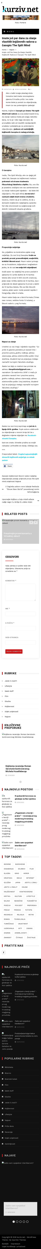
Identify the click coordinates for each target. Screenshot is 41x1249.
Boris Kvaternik (21, 89)
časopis (5, 476)
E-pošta (9, 623)
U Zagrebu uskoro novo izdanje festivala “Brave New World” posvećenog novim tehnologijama (22, 489)
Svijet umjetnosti (11, 712)
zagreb (7, 933)
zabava (29, 928)
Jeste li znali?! (11, 681)
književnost (13, 476)
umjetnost (10, 481)
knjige (25, 887)
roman (7, 919)
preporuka (32, 905)
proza (28, 479)
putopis (28, 910)
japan (17, 882)
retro (31, 914)
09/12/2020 (9, 539)
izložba (7, 882)
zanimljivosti (21, 933)
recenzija (8, 914)
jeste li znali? (10, 887)
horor (26, 873)
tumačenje (9, 924)
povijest (19, 905)
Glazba (8, 701)
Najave (18, 481)
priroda (17, 910)
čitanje (19, 937)
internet (30, 878)
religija (20, 914)
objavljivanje (7, 479)
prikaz (7, 910)
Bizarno (8, 1073)
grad (17, 873)
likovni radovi (24, 476)
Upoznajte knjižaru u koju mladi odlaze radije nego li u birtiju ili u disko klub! (18, 500)
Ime (7, 609)
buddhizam (20, 864)
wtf (20, 928)
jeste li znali (31, 882)
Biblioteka (9, 1067)
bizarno (7, 864)
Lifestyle (8, 686)
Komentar (10, 581)
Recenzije (9, 1132)
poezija (15, 479)
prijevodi (22, 479)
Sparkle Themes (19, 1240)
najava (7, 901)
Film (6, 696)
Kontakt (5, 1244)
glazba (7, 873)
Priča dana (9, 1126)
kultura (18, 896)
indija (19, 878)
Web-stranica (11, 637)
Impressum (15, 1244)
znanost (8, 937)
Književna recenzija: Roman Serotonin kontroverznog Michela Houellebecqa (18, 769)
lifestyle (30, 896)
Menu (10, 31)
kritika (7, 896)
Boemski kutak (11, 1079)
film (31, 869)
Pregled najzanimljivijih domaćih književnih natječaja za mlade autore (19, 457)
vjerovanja (9, 928)
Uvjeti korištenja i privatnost (13, 1246)
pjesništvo (32, 901)
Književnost (9, 706)
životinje (31, 937)
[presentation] (31, 522)
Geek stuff (9, 691)
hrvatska (8, 878)
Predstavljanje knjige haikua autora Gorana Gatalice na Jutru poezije (26, 1036)
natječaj (33, 476)
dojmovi (21, 869)
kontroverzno (26, 892)
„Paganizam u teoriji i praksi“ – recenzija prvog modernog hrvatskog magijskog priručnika (26, 994)
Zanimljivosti (10, 1144)
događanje (9, 869)
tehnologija (19, 919)
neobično (18, 901)
